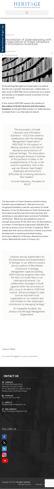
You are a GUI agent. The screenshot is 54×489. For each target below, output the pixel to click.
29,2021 (10, 51)
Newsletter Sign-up (3, 38)
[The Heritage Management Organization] (27, 5)
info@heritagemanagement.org (14, 404)
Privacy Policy (24, 484)
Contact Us (40, 484)
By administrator (11, 55)
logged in (17, 356)
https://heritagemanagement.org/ (14, 411)
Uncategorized (9, 35)
